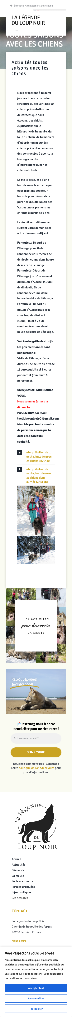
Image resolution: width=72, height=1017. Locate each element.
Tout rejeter (36, 1008)
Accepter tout (36, 988)
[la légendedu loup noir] (28, 14)
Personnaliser (36, 998)
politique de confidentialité (36, 767)
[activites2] (36, 590)
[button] (36, 456)
